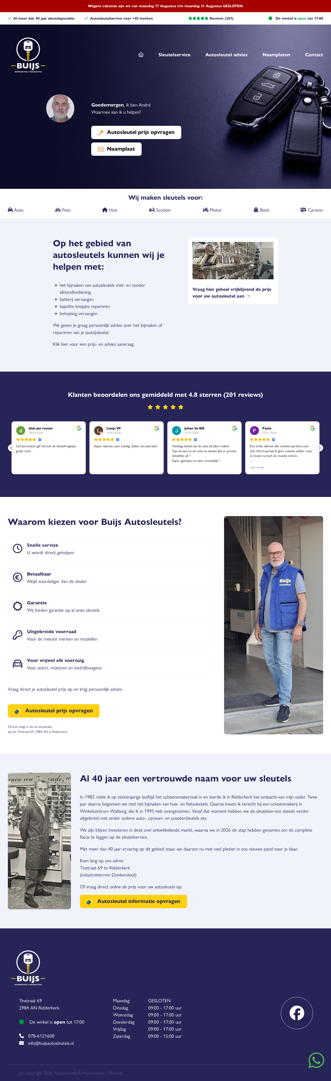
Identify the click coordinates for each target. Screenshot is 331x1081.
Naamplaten (276, 55)
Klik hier (60, 344)
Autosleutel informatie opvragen (138, 901)
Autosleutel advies (226, 55)
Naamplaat (121, 148)
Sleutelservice (174, 55)
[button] (319, 448)
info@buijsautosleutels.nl (51, 1043)
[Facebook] (297, 1013)
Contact (314, 55)
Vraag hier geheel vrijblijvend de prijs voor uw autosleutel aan (232, 293)
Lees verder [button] (257, 467)
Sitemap (116, 1073)
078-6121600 (41, 1036)
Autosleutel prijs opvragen (141, 132)
